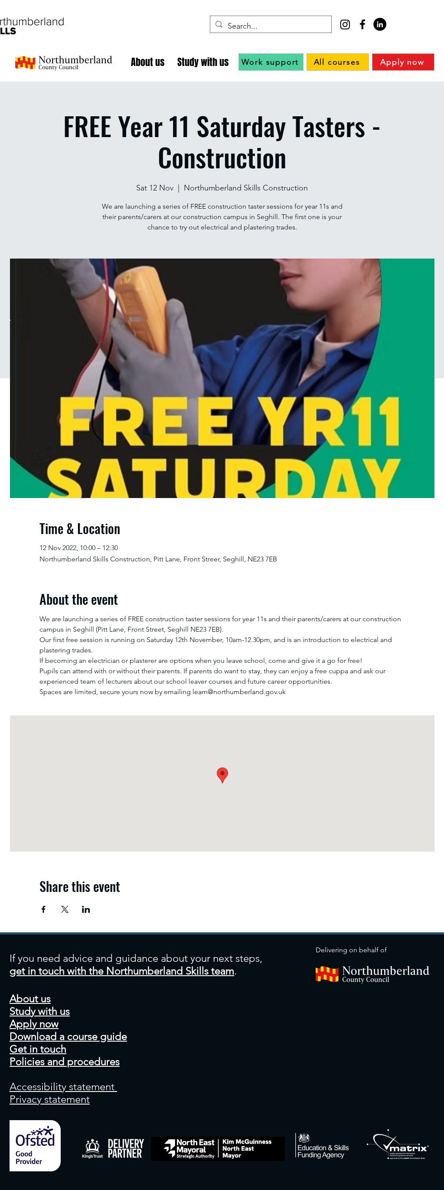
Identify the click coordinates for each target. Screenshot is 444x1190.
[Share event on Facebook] (43, 909)
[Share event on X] (65, 909)
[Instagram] (345, 24)
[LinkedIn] (379, 24)
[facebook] (362, 24)
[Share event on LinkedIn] (86, 909)
